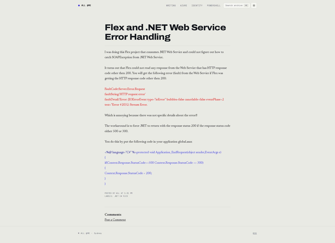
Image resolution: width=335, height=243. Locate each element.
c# (121, 196)
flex (125, 196)
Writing (171, 5)
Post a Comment (115, 220)
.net (117, 196)
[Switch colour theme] (254, 5)
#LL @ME (86, 5)
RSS (255, 233)
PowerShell (214, 5)
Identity (197, 5)
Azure (183, 5)
